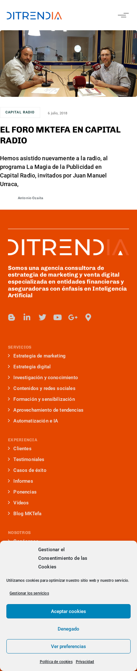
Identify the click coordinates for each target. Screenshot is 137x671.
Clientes (22, 448)
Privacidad (85, 662)
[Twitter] (42, 317)
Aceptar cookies (68, 611)
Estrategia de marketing (39, 356)
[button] (122, 15)
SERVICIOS (19, 347)
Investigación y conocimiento (45, 377)
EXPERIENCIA (22, 439)
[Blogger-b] (12, 317)
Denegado (68, 629)
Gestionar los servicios (29, 593)
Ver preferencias (68, 646)
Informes (23, 481)
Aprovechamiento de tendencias (48, 410)
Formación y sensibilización (44, 399)
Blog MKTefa (27, 513)
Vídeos (21, 503)
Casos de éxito (29, 470)
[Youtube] (57, 317)
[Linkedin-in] (27, 317)
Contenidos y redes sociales (44, 388)
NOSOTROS (19, 532)
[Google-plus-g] (73, 317)
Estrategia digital (32, 367)
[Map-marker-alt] (88, 317)
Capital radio (20, 112)
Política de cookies (56, 662)
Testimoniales (28, 459)
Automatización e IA (35, 421)
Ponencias (24, 492)
